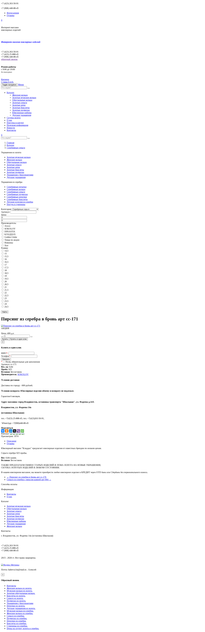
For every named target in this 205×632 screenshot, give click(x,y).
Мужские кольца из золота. (19, 591)
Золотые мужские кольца (24, 97)
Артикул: (5, 212)
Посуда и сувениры (16, 204)
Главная (10, 142)
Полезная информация (17, 125)
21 (5, 287)
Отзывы (10, 15)
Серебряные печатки (16, 187)
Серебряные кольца (16, 189)
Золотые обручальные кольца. (21, 593)
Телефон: (6, 356)
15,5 (6, 256)
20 (5, 281)
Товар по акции (11, 240)
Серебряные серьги (16, 148)
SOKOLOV (9, 229)
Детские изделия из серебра (20, 202)
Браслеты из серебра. (17, 623)
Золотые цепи (19, 105)
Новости (11, 128)
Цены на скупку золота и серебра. (23, 628)
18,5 (6, 273)
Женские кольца (20, 95)
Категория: (6, 209)
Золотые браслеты (21, 107)
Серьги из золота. (15, 598)
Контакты (11, 130)
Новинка (8, 242)
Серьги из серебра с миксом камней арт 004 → (29, 479)
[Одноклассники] (6, 431)
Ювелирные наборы (22, 112)
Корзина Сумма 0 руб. (7, 80)
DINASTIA (9, 231)
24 (5, 304)
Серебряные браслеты (17, 199)
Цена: (4, 215)
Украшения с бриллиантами (20, 175)
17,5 (6, 267)
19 (5, 276)
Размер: (4, 248)
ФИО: (4, 353)
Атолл (7, 226)
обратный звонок (9, 59)
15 (5, 253)
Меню (21, 84)
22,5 (6, 295)
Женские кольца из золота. (19, 588)
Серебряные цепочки (17, 197)
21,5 (6, 290)
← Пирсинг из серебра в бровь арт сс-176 (26, 477)
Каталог (10, 92)
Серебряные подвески (17, 194)
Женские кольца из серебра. (20, 613)
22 (5, 292)
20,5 (6, 284)
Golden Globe (10, 237)
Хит (6, 245)
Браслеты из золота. (16, 596)
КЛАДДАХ (10, 234)
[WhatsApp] (22, 431)
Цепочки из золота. (16, 606)
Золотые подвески (21, 110)
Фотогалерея (13, 13)
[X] (14, 431)
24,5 (6, 306)
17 (5, 265)
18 (5, 270)
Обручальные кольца (22, 100)
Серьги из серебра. (16, 616)
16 (5, 259)
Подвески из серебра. (17, 618)
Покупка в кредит (15, 123)
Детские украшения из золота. (21, 608)
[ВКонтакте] (2, 431)
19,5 (6, 279)
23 (5, 298)
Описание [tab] (11, 441)
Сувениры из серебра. (17, 626)
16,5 (6, 262)
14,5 (6, 251)
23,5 (6, 301)
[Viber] (18, 431)
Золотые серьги (19, 102)
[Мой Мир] (10, 431)
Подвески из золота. (16, 601)
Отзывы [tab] (10, 443)
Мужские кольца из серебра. (20, 611)
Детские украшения (21, 115)
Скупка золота (13, 117)
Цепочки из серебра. (16, 621)
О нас (9, 120)
